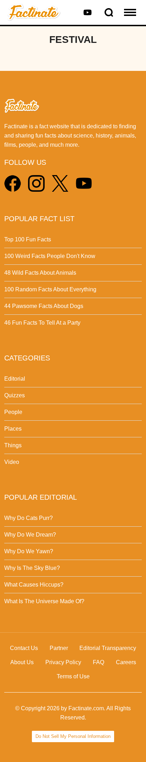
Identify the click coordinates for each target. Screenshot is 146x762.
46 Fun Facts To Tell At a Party (42, 323)
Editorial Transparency (107, 648)
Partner (59, 648)
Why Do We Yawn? (28, 551)
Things (13, 445)
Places (13, 429)
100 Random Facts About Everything (50, 289)
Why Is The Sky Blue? (32, 568)
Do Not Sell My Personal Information (73, 736)
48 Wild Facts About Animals (40, 273)
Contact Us (24, 648)
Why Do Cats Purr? (28, 518)
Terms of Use (73, 676)
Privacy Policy (63, 662)
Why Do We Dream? (30, 535)
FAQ (98, 662)
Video (11, 462)
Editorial (14, 379)
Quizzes (14, 395)
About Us (22, 662)
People (13, 412)
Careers (126, 662)
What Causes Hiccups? (33, 585)
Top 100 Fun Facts (27, 239)
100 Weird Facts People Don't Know (49, 256)
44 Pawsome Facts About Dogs (43, 306)
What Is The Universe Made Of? (44, 601)
